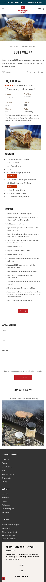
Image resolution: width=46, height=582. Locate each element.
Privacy (4, 482)
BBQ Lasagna (13, 81)
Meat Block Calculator (9, 474)
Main (11, 46)
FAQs (3, 471)
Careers (4, 501)
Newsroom (5, 498)
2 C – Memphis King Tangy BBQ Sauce (19, 183)
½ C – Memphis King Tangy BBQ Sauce (19, 173)
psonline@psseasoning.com (11, 525)
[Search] (43, 9)
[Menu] (3, 9)
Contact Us (5, 459)
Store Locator (6, 478)
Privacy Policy (16, 559)
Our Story (5, 494)
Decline (22, 571)
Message (5, 350)
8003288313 (6, 528)
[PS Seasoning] (23, 9)
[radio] (6, 85)
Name (4, 330)
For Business (6, 505)
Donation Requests (8, 509)
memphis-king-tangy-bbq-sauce (25, 46)
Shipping (4, 463)
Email (3, 340)
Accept (22, 565)
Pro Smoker (6, 513)
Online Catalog (7, 467)
